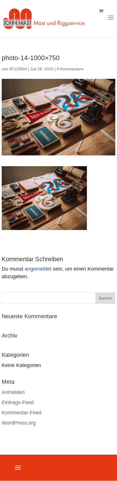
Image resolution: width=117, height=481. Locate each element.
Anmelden (13, 392)
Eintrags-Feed (18, 402)
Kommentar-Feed (21, 412)
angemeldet (38, 269)
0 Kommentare (70, 69)
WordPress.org (19, 423)
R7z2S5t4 (18, 69)
